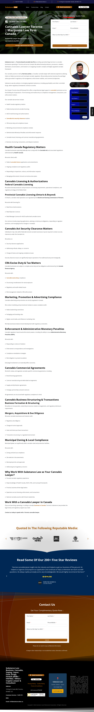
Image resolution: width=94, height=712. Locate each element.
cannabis (53, 90)
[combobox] (72, 31)
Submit (70, 46)
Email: (73, 104)
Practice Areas (34, 7)
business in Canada (40, 505)
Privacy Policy (32, 683)
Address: (8, 686)
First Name (56, 21)
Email (54, 28)
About (27, 7)
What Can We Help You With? (61, 35)
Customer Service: (11, 695)
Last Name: (75, 98)
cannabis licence (16, 162)
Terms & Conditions (36, 686)
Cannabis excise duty (12, 278)
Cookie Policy (41, 683)
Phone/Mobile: (76, 111)
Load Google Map (57, 691)
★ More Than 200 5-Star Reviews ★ (16, 17)
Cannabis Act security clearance (15, 118)
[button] (6, 539)
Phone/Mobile (74, 28)
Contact (47, 7)
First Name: (75, 92)
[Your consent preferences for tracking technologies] (2, 709)
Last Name (73, 21)
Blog (42, 7)
